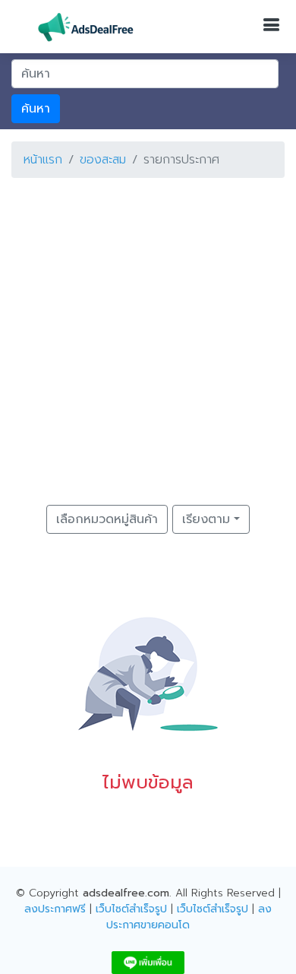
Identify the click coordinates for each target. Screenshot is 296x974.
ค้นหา (35, 109)
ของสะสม (103, 160)
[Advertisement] (148, 338)
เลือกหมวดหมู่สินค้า (107, 519)
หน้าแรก (43, 160)
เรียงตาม (206, 519)
